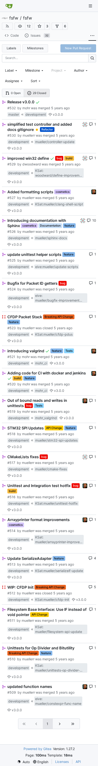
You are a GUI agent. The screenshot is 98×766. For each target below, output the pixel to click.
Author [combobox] (79, 70)
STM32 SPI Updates (25, 428)
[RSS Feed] (7, 26)
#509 (11, 692)
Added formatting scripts (30, 191)
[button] (20, 26)
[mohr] (93, 191)
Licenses (62, 762)
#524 (11, 289)
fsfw (13, 18)
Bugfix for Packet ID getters (32, 283)
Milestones (35, 48)
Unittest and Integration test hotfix (39, 485)
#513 (11, 564)
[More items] (92, 36)
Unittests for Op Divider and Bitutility (40, 648)
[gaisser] (85, 124)
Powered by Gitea (37, 749)
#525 (11, 260)
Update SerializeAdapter (29, 558)
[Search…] (92, 58)
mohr (26, 108)
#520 (11, 384)
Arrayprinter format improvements (38, 519)
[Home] (9, 6)
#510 (11, 659)
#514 (11, 531)
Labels (11, 48)
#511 (11, 620)
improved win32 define (28, 158)
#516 (11, 497)
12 (29, 26)
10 (94, 220)
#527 (11, 198)
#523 (11, 328)
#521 (11, 357)
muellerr (29, 135)
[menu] (36, 80)
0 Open (16, 93)
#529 (11, 164)
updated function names (29, 686)
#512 (11, 593)
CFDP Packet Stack (24, 316)
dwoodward (31, 164)
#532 (11, 108)
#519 (11, 411)
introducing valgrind (25, 350)
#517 (11, 463)
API (78, 762)
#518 (11, 434)
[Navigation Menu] (91, 6)
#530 (11, 135)
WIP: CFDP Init (20, 587)
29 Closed (39, 93)
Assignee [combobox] (12, 81)
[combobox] (11, 70)
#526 (11, 231)
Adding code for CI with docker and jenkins (46, 373)
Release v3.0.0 (20, 101)
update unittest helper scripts (34, 254)
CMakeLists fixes (23, 456)
